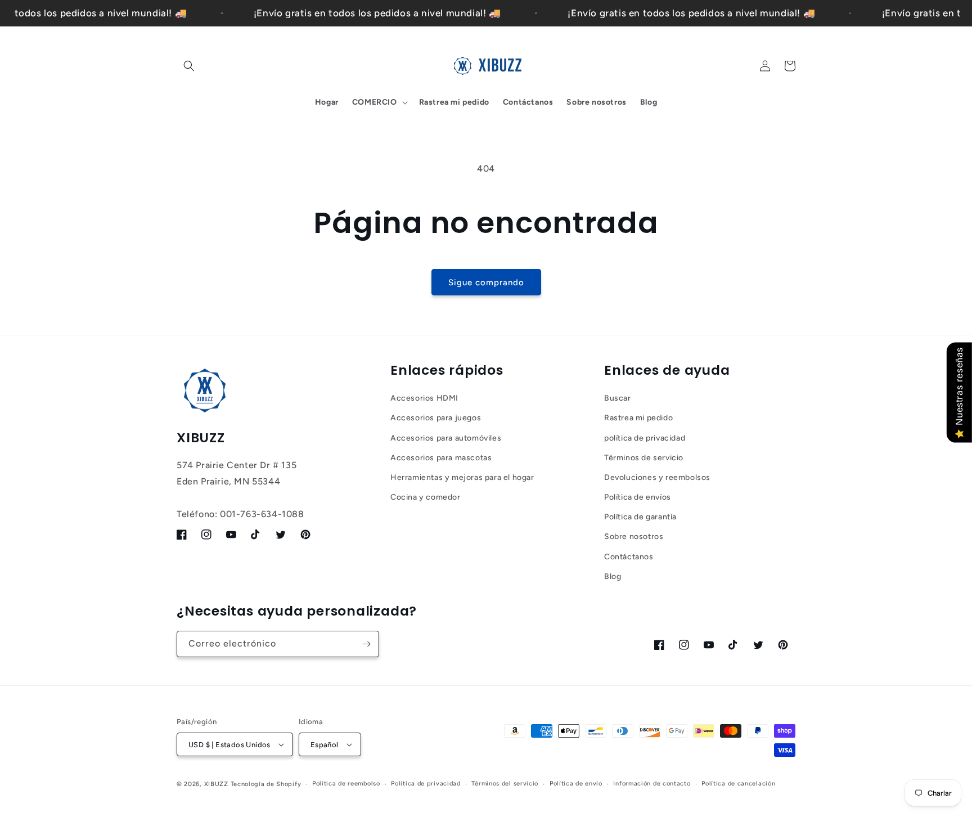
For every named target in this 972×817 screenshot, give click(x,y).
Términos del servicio (504, 783)
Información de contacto (651, 783)
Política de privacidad (425, 783)
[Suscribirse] (366, 644)
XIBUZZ (216, 784)
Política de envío (576, 783)
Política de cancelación (738, 783)
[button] (189, 65)
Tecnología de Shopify (266, 784)
